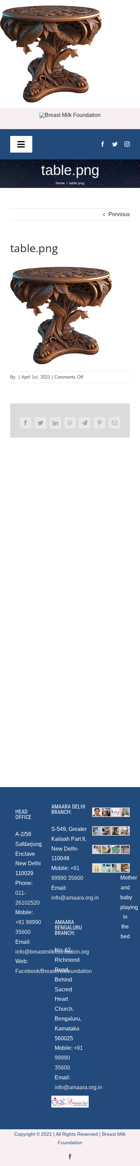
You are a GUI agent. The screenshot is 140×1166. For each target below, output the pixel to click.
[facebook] (102, 144)
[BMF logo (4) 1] (70, 115)
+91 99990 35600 (69, 1058)
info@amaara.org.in (75, 898)
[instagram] (127, 144)
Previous (119, 214)
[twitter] (115, 144)
